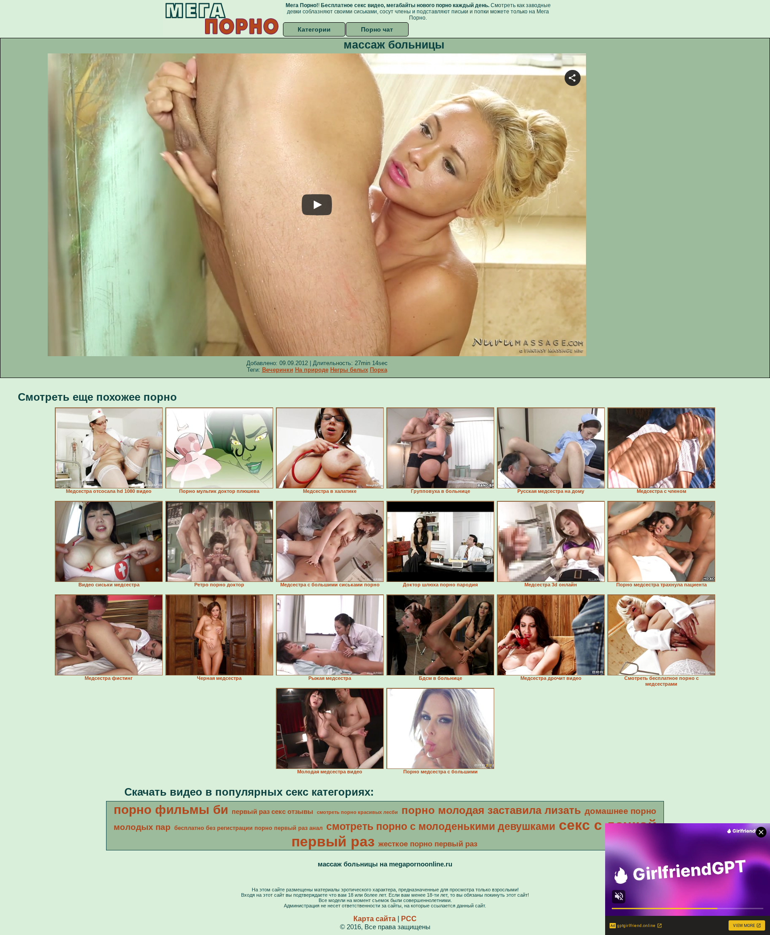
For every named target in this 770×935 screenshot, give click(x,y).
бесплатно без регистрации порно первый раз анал (248, 828)
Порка (378, 369)
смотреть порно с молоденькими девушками (440, 826)
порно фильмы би (171, 810)
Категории (314, 29)
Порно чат (377, 29)
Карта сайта (374, 919)
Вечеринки (277, 369)
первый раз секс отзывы (272, 811)
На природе (311, 369)
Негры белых (349, 369)
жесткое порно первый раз (427, 843)
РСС (409, 919)
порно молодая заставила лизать (491, 810)
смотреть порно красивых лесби (357, 812)
